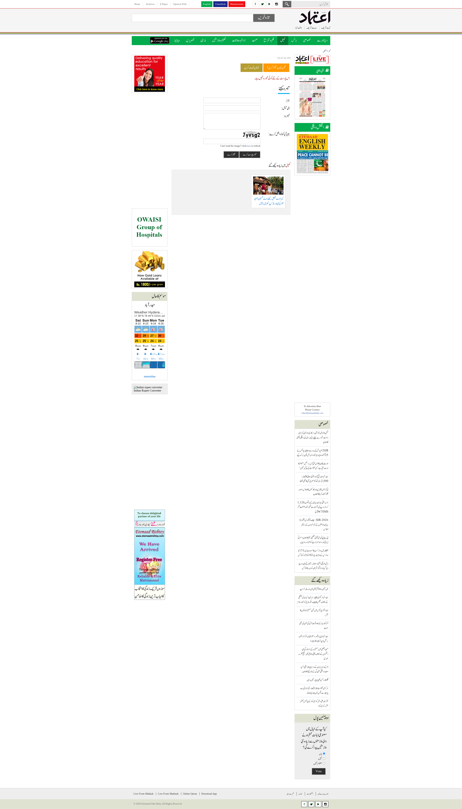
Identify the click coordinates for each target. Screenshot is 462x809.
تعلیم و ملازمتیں (219, 40)
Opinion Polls (180, 4)
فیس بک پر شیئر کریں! (276, 67)
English (207, 4)
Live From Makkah (143, 793)
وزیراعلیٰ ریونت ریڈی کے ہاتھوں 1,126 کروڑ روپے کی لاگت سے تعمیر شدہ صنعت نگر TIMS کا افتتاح (312, 507)
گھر (329, 51)
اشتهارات (310, 794)
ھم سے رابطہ (290, 794)
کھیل (282, 40)
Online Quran (190, 793)
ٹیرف (300, 794)
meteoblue (150, 376)
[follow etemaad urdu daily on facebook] (255, 4)
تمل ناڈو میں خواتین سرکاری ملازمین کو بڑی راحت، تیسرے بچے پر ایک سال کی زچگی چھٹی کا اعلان (312, 437)
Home (137, 4)
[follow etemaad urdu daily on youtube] (269, 4)
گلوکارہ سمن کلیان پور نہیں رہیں (317, 680)
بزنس (294, 40)
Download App (209, 793)
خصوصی (307, 40)
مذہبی (203, 40)
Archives (150, 4)
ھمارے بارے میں (323, 794)
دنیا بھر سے (322, 40)
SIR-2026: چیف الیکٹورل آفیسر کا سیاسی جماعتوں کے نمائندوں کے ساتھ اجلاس (314, 524)
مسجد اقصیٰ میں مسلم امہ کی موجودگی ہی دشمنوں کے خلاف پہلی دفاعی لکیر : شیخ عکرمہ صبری (313, 654)
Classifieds (220, 4)
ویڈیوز (177, 40)
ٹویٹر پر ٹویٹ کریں (251, 67)
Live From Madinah (168, 793)
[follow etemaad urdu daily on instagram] (276, 4)
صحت (255, 40)
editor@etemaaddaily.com (312, 413)
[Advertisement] (312, 233)
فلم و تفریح (269, 40)
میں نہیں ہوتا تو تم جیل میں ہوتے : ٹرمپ (314, 589)
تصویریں (190, 40)
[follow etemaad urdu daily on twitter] (262, 4)
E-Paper (164, 4)
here (249, 146)
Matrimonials (236, 4)
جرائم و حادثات (239, 40)
